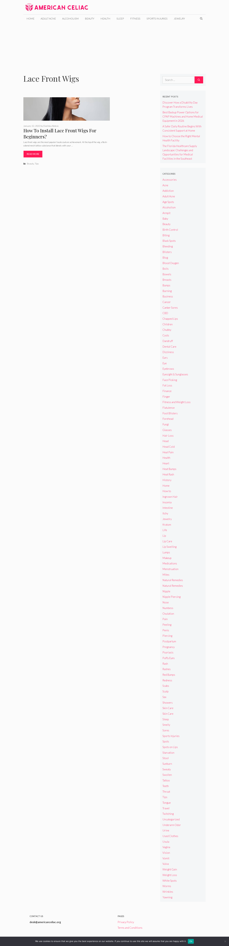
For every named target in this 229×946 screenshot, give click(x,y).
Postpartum (169, 641)
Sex (164, 697)
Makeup (167, 558)
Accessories (169, 179)
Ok (190, 941)
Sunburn (167, 763)
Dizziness (168, 352)
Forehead (167, 418)
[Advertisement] (114, 46)
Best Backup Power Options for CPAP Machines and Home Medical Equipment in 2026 (182, 116)
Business (167, 296)
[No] (225, 941)
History (166, 480)
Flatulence (168, 407)
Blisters (167, 252)
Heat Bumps (169, 469)
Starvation (168, 752)
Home (30, 18)
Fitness (135, 18)
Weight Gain (169, 869)
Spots (165, 741)
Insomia (167, 502)
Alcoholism (70, 18)
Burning (167, 291)
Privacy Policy (126, 922)
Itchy (165, 513)
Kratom (166, 524)
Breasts (166, 279)
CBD (165, 313)
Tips (37, 163)
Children (167, 324)
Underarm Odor (171, 825)
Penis (165, 630)
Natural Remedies (172, 580)
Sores (165, 730)
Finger (166, 396)
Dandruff (167, 341)
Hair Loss (168, 435)
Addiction (168, 190)
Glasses (167, 430)
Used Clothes (170, 836)
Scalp (165, 691)
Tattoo (166, 780)
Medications (169, 563)
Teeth (165, 786)
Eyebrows (168, 368)
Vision (166, 852)
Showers (167, 702)
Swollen (167, 774)
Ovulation (168, 613)
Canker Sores (170, 307)
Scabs (165, 685)
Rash (165, 663)
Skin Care (167, 708)
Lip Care (167, 541)
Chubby (166, 329)
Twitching (168, 813)
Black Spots (169, 240)
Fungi (165, 424)
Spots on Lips (170, 747)
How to (166, 491)
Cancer (166, 302)
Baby (165, 218)
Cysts (165, 335)
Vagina (166, 847)
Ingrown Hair (170, 496)
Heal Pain (168, 452)
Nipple (166, 591)
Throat (166, 791)
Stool (165, 758)
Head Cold (168, 446)
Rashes (166, 669)
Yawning (167, 897)
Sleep (120, 18)
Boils (165, 268)
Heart (165, 463)
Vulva (165, 863)
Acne (165, 185)
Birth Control (170, 229)
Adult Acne (48, 18)
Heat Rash (168, 474)
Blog (165, 257)
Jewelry (179, 18)
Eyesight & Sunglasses (175, 374)
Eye (164, 363)
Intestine (167, 507)
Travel (165, 808)
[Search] (198, 80)
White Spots (169, 880)
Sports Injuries (157, 18)
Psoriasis (167, 652)
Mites (165, 574)
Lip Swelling (169, 546)
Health (105, 18)
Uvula (165, 841)
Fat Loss (167, 385)
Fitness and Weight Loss (176, 402)
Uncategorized (171, 819)
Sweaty (166, 769)
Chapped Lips (170, 318)
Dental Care (169, 346)
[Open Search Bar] (201, 18)
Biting (165, 235)
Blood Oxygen (170, 263)
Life (164, 530)
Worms (166, 886)
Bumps (166, 285)
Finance (167, 391)
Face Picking (169, 380)
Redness (167, 680)
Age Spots (168, 202)
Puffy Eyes (168, 658)
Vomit (165, 858)
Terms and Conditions (130, 927)
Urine (165, 830)
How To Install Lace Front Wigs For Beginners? (59, 133)
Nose (165, 602)
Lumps (166, 552)
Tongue (166, 802)
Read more (33, 154)
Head (165, 441)
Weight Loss (169, 875)
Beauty (89, 18)
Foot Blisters (170, 413)
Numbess (167, 608)
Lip (164, 535)
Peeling (166, 624)
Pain (165, 619)
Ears (165, 357)
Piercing (167, 635)
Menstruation (170, 569)
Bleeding (167, 246)
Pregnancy (168, 647)
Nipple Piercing (171, 596)
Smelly (166, 724)
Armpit (166, 213)
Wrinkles (167, 891)
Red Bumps (168, 674)
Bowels (166, 274)
